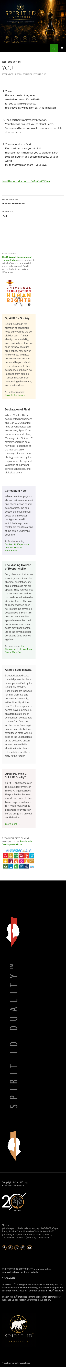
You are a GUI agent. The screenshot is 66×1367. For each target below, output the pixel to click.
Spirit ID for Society (15, 395)
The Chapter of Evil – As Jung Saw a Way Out (18, 649)
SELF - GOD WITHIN (11, 62)
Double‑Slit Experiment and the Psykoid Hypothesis (17, 547)
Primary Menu (62, 48)
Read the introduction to (26, 181)
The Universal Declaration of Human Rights (17, 258)
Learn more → (12, 823)
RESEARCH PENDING (13, 201)
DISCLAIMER (9, 1278)
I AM (7, 213)
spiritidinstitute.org (34, 74)
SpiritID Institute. (54, 1290)
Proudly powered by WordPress (16, 1363)
